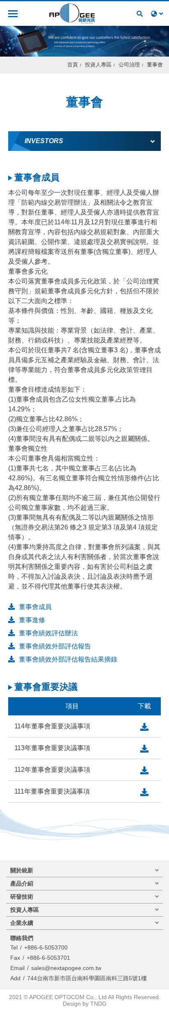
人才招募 (124, 13)
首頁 (72, 65)
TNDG (98, 1003)
